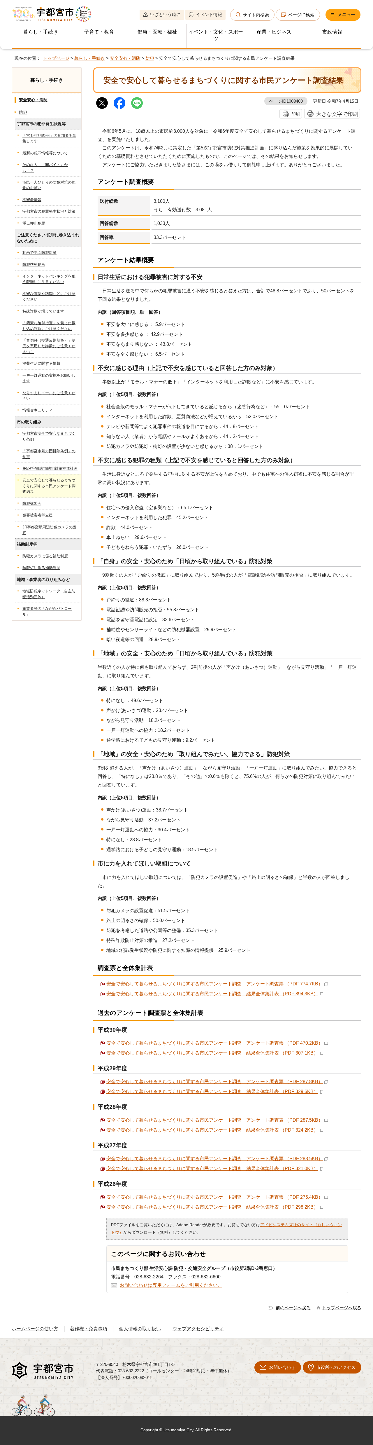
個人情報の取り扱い (140, 1328)
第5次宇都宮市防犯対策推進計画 (50, 468)
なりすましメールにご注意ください (48, 396)
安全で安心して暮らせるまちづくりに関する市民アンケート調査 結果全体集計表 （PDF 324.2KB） (212, 1130)
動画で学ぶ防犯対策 (39, 252)
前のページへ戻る (293, 1307)
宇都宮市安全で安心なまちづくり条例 (48, 436)
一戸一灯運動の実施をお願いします (48, 378)
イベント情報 (209, 14)
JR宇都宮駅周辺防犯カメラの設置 (49, 530)
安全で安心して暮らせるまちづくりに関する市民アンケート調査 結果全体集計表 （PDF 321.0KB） (212, 1168)
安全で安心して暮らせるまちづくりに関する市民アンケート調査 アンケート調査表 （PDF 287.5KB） (214, 1120)
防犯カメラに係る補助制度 (45, 556)
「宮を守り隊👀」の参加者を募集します (49, 138)
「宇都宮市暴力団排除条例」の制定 (48, 454)
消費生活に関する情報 (41, 363)
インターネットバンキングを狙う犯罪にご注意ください (48, 279)
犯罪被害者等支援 (37, 515)
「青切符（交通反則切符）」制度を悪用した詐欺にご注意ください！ (48, 346)
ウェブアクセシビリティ (198, 1328)
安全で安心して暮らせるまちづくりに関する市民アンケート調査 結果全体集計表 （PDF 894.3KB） (212, 993)
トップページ (56, 58)
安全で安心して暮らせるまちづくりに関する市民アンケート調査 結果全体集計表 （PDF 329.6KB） (212, 1091)
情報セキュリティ (37, 410)
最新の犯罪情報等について (45, 153)
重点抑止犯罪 (33, 223)
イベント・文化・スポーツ (216, 35)
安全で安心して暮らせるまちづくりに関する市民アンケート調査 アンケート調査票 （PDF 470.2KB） (214, 1043)
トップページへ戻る (341, 1307)
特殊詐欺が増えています (43, 311)
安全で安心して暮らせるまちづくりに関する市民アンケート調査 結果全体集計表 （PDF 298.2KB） (212, 1207)
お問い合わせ (282, 1367)
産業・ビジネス (274, 32)
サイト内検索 (256, 14)
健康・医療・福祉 (157, 32)
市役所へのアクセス (336, 1367)
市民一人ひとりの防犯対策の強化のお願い (48, 185)
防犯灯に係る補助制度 (41, 568)
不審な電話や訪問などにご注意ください (48, 296)
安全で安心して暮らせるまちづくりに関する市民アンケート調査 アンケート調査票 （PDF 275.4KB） (214, 1197)
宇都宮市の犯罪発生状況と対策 (48, 211)
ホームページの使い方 (35, 1328)
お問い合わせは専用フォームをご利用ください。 (171, 1285)
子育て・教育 (99, 32)
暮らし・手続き (40, 32)
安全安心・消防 (125, 58)
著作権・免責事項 (88, 1328)
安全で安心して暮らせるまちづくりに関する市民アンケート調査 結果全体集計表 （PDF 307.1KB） (212, 1052)
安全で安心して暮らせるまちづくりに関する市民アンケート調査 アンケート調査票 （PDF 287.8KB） (214, 1081)
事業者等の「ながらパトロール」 (47, 611)
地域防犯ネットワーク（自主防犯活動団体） (48, 594)
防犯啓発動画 (33, 264)
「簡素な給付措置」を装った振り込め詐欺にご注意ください (48, 326)
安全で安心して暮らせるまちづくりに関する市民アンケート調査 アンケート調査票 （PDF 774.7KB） (214, 983)
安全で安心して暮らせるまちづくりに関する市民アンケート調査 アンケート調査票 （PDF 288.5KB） (214, 1158)
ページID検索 (301, 14)
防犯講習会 (31, 503)
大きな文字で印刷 (337, 114)
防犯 (149, 58)
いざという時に (165, 14)
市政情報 (332, 32)
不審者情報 (31, 200)
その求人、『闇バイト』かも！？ (45, 167)
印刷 (295, 113)
